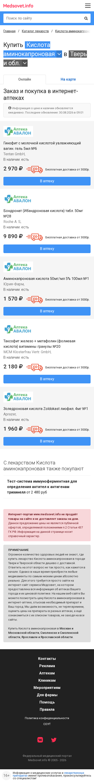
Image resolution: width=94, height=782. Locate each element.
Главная (9, 31)
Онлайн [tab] (24, 79)
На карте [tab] (68, 79)
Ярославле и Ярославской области (47, 637)
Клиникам (47, 680)
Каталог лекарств (35, 31)
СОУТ (47, 724)
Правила (47, 709)
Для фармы (47, 695)
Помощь (47, 702)
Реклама (47, 666)
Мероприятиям (47, 688)
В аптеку (47, 181)
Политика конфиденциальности (47, 718)
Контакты (47, 658)
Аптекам (47, 673)
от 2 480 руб (42, 486)
